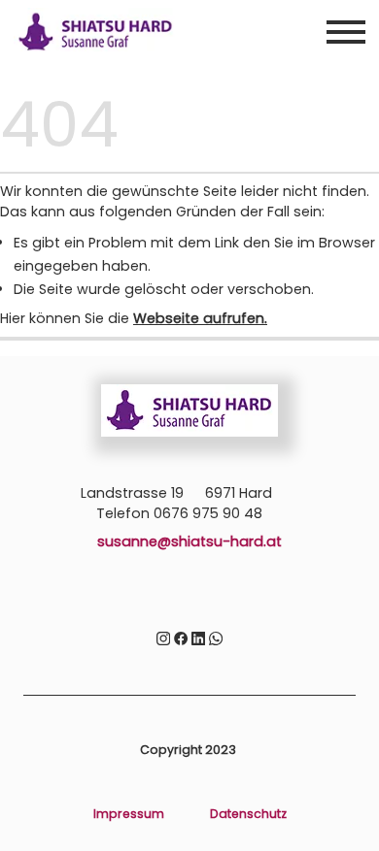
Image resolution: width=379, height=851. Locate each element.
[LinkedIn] (198, 637)
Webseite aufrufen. (200, 318)
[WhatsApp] (216, 637)
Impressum (128, 813)
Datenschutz (248, 813)
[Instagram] (163, 637)
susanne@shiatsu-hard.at (189, 541)
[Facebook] (181, 637)
